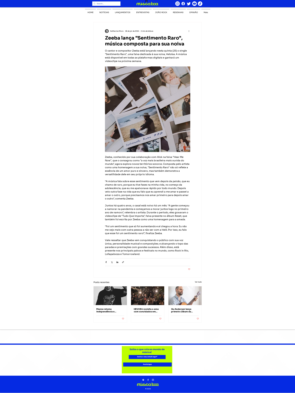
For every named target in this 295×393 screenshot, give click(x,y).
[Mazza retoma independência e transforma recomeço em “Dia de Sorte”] (110, 295)
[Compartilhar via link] (123, 262)
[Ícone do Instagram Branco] (153, 380)
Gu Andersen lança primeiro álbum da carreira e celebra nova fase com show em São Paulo (183, 310)
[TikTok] (200, 3)
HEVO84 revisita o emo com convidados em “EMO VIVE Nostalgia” (146, 310)
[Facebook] (183, 3)
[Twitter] (189, 3)
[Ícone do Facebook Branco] (148, 380)
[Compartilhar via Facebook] (106, 262)
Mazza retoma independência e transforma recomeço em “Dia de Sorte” (110, 310)
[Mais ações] (188, 31)
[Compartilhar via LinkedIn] (117, 262)
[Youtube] (194, 3)
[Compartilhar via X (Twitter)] (112, 262)
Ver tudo (198, 282)
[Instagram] (177, 3)
